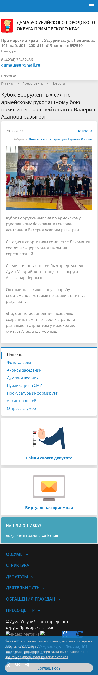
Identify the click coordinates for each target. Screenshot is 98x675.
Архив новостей (21, 400)
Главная (7, 83)
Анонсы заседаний (24, 370)
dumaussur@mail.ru (20, 65)
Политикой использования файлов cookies (36, 657)
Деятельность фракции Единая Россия (60, 139)
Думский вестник (22, 377)
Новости (58, 83)
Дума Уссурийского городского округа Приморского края (56, 25)
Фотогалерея (19, 362)
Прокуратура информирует (32, 393)
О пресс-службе (21, 408)
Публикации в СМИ (24, 385)
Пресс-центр (32, 83)
